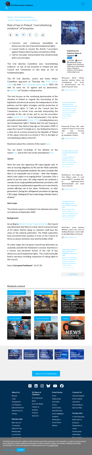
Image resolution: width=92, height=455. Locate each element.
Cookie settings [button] (9, 450)
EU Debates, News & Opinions (22, 5)
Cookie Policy (53, 445)
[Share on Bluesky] (23, 35)
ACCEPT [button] (21, 450)
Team (14, 399)
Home (10, 17)
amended (14, 90)
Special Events (57, 411)
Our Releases (16, 405)
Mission (14, 396)
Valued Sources (17, 411)
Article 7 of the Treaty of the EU (33, 224)
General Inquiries (78, 396)
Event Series (56, 408)
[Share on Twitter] (10, 35)
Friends (14, 414)
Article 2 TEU (33, 120)
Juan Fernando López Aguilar (35, 84)
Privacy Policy (77, 437)
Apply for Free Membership (46, 373)
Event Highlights (58, 414)
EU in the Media (37, 404)
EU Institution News (24, 17)
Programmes (16, 402)
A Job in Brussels (78, 417)
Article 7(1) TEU (20, 117)
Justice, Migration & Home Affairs (23, 20)
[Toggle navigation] (83, 3)
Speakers (55, 416)
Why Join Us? (16, 423)
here (48, 144)
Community (16, 425)
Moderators (56, 419)
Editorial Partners (18, 408)
